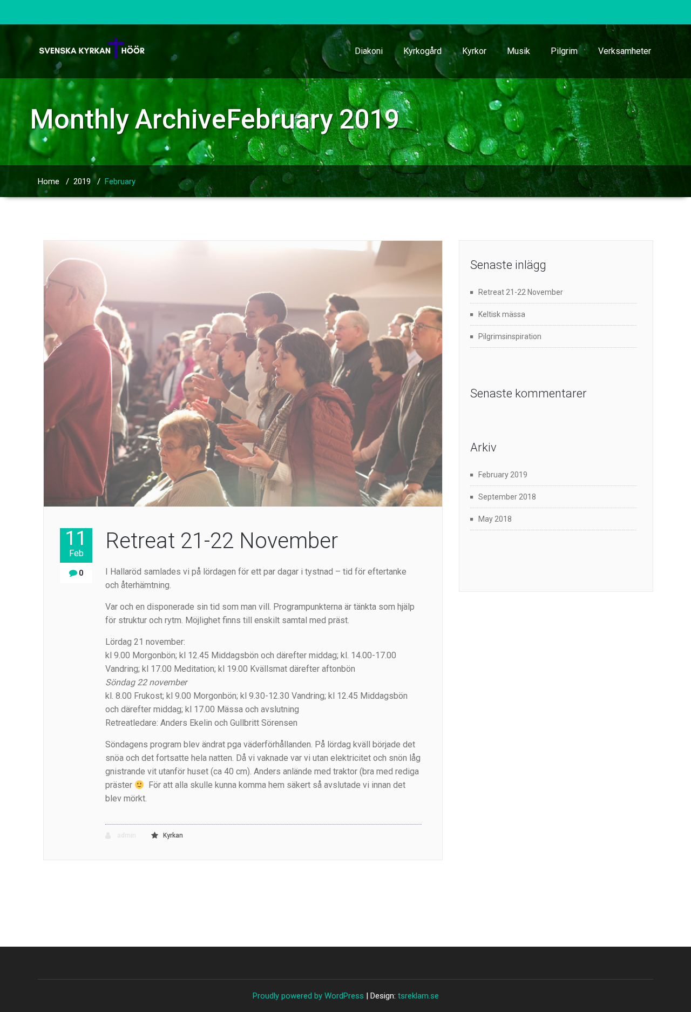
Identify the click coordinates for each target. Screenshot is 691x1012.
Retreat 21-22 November (221, 541)
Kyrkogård (422, 51)
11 (76, 543)
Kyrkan (173, 835)
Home (48, 181)
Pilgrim (564, 51)
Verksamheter (624, 51)
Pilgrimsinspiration (509, 336)
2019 (82, 181)
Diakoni (369, 51)
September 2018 (507, 496)
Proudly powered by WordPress (308, 996)
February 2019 (502, 474)
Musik (518, 51)
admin (126, 835)
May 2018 (495, 519)
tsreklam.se (418, 996)
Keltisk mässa (501, 314)
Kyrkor (474, 51)
